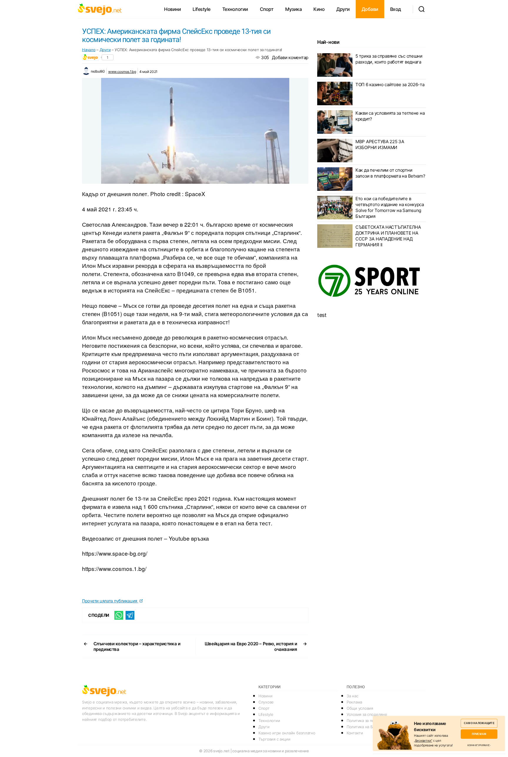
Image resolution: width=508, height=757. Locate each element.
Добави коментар (290, 57)
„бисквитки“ (423, 740)
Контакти (355, 733)
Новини (172, 9)
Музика (293, 9)
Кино (319, 9)
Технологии (235, 9)
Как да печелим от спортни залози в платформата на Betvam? (390, 173)
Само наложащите (479, 723)
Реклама (354, 702)
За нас (352, 696)
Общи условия (360, 708)
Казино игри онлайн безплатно (286, 733)
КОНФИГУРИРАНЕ (478, 745)
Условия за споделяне (367, 714)
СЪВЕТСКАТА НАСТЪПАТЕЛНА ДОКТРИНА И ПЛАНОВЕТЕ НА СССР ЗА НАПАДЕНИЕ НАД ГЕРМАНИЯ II (388, 236)
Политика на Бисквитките (370, 726)
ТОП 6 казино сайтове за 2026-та (390, 84)
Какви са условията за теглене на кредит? (390, 116)
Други (343, 9)
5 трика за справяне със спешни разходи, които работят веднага (388, 59)
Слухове (266, 702)
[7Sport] (371, 281)
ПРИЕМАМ (479, 734)
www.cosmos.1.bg (122, 71)
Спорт (267, 9)
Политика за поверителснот (372, 720)
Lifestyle (201, 9)
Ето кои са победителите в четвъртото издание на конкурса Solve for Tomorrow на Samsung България (389, 207)
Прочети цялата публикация (110, 600)
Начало (88, 49)
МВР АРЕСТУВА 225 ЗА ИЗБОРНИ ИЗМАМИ (379, 144)
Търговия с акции (274, 739)
